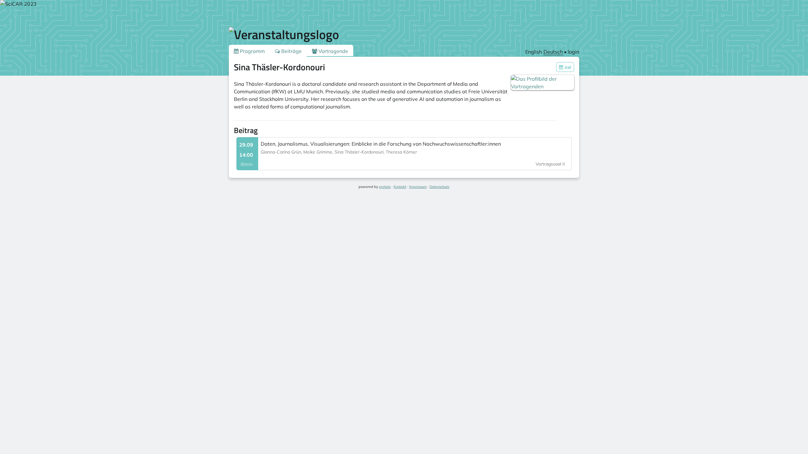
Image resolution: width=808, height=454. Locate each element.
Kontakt (400, 186)
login (573, 52)
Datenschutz (439, 186)
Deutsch (553, 52)
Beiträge (291, 51)
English (533, 52)
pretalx (385, 186)
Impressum (418, 186)
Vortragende (332, 51)
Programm (252, 51)
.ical (567, 67)
